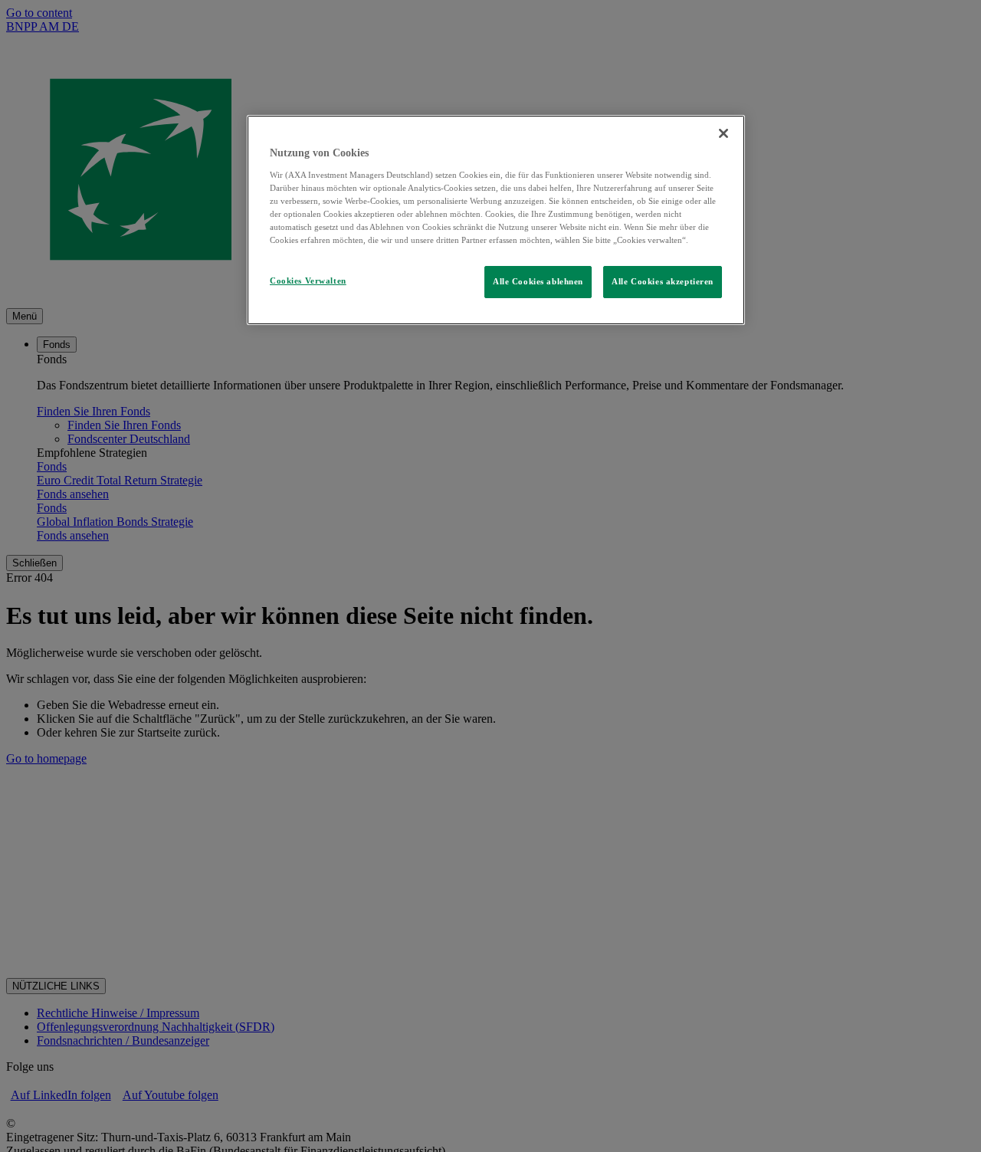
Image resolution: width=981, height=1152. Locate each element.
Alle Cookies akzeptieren (663, 281)
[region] (496, 220)
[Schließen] (723, 133)
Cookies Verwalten (308, 280)
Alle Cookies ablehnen (538, 281)
